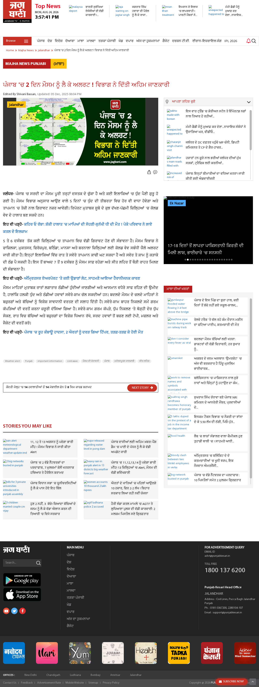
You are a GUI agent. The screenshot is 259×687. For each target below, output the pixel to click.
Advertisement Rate (49, 682)
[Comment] (155, 172)
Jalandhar (135, 675)
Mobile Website (75, 682)
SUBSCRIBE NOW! (233, 681)
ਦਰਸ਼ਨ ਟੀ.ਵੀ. (181, 41)
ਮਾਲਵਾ (91, 41)
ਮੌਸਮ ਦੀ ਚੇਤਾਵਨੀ (91, 361)
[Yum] (80, 653)
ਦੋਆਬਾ (70, 41)
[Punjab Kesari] (212, 653)
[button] (212, 102)
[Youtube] (6, 611)
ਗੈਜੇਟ (165, 41)
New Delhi (30, 675)
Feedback (27, 682)
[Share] (149, 172)
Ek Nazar (177, 203)
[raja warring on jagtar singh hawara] (133, 19)
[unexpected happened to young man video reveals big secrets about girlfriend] (226, 34)
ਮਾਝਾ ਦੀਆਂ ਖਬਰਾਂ (178, 289)
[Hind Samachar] (245, 653)
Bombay (96, 675)
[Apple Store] (32, 594)
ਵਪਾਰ (130, 41)
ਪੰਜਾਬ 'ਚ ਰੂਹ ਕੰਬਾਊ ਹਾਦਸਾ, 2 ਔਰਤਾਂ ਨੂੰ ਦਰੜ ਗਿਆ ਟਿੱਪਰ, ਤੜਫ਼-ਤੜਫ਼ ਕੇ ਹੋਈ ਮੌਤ (83, 333)
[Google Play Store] (32, 580)
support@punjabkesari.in (227, 612)
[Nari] (47, 653)
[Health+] (146, 653)
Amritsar (115, 675)
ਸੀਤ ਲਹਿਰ (144, 361)
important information (50, 361)
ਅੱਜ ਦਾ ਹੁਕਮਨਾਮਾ (148, 41)
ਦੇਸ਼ (50, 41)
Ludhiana (75, 675)
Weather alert (12, 361)
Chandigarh (53, 675)
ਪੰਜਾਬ (41, 41)
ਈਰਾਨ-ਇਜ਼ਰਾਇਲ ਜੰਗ (207, 41)
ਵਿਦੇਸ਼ (59, 41)
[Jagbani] (22, 551)
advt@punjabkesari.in (217, 555)
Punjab (29, 361)
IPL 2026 (230, 41)
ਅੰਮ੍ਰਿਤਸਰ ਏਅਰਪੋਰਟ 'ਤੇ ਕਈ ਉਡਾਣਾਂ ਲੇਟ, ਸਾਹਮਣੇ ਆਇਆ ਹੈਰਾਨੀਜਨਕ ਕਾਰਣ (82, 279)
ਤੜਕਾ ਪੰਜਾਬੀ (107, 41)
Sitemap (93, 682)
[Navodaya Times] (14, 653)
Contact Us (9, 682)
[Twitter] (14, 611)
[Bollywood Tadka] (179, 653)
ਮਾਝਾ (80, 41)
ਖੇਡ (121, 41)
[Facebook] (22, 611)
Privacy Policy (111, 682)
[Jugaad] (113, 653)
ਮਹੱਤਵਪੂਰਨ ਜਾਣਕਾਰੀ (124, 361)
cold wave (72, 361)
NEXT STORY (140, 388)
